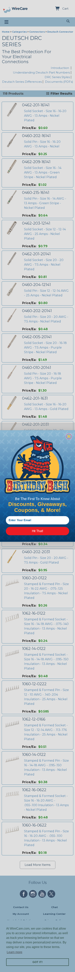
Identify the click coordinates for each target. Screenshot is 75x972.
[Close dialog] (69, 436)
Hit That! (37, 531)
